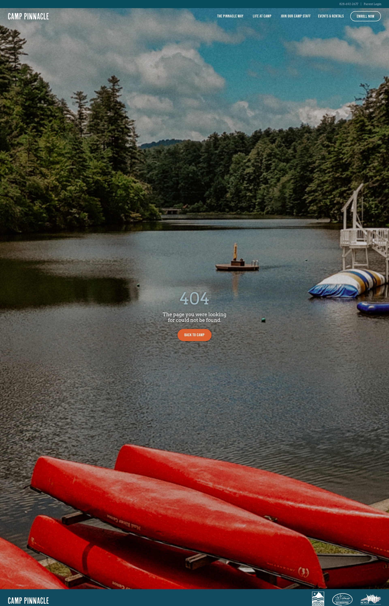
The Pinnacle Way (230, 16)
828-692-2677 (348, 4)
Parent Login (372, 4)
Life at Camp (262, 16)
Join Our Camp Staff (296, 16)
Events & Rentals (331, 16)
